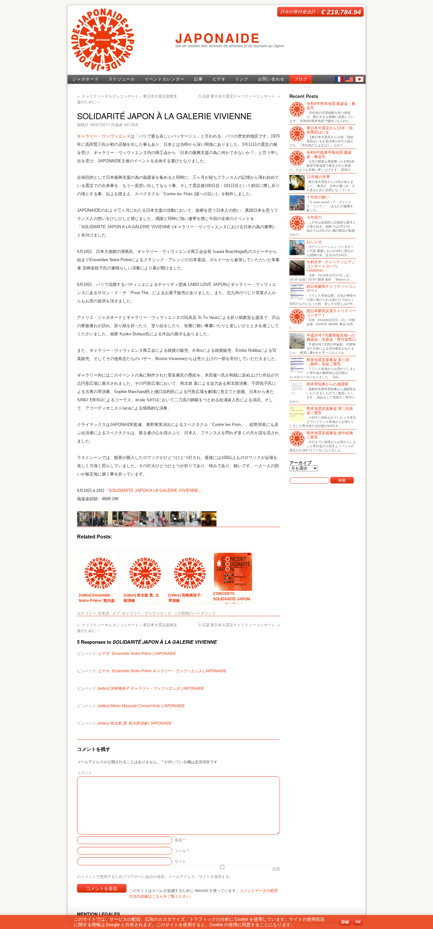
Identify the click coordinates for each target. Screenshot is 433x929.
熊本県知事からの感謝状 (327, 384)
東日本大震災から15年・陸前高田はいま (330, 130)
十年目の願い (318, 197)
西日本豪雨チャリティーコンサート (331, 289)
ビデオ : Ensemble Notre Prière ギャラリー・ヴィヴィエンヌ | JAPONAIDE (162, 671)
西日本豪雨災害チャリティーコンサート (331, 313)
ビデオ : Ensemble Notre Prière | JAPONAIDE (137, 653)
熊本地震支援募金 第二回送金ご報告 (330, 411)
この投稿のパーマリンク (195, 613)
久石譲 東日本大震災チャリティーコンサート (239, 96)
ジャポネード (85, 79)
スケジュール (121, 79)
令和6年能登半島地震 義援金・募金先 (329, 155)
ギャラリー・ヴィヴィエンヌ (104, 136)
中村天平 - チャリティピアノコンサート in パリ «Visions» (331, 266)
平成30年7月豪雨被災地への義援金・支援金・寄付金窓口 (331, 337)
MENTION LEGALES (98, 914)
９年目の (314, 218)
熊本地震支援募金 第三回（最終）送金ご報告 (328, 362)
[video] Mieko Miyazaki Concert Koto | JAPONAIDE (141, 706)
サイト (180, 861)
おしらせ (314, 242)
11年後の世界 (318, 177)
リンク (242, 79)
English (349, 79)
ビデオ (219, 79)
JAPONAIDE (218, 38)
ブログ (300, 79)
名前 (180, 839)
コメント (84, 772)
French (339, 79)
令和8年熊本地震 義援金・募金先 (331, 106)
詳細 (345, 922)
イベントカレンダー (164, 79)
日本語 (359, 79)
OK (358, 922)
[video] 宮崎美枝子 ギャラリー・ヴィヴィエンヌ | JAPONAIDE (151, 688)
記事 (198, 79)
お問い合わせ (271, 79)
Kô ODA (131, 124)
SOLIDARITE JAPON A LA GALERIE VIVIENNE (153, 490)
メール (182, 850)
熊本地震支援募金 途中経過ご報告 (330, 435)
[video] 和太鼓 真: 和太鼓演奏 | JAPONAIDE (135, 723)
